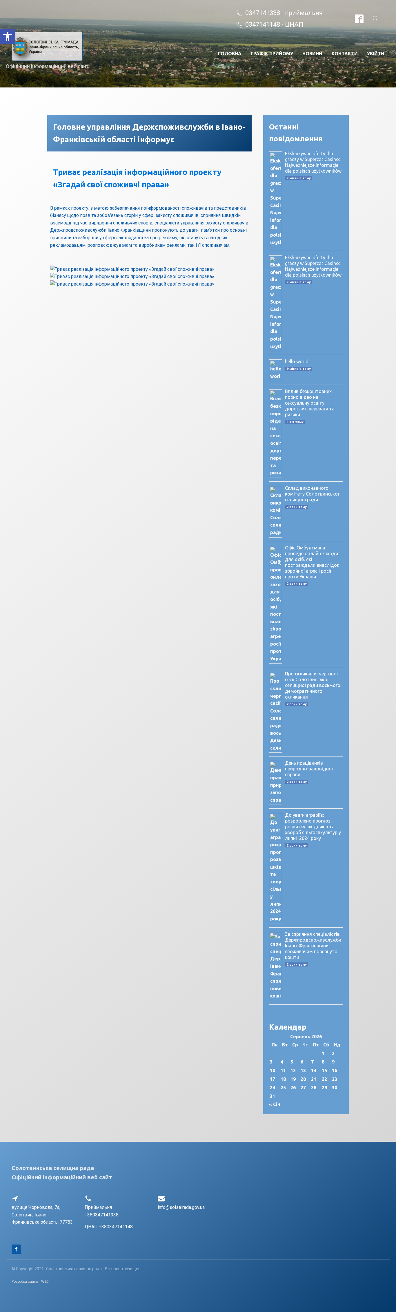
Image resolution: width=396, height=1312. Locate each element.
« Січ (274, 1104)
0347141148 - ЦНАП (274, 24)
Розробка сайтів (25, 1282)
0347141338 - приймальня (284, 13)
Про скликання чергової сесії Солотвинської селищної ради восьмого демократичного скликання (312, 685)
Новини (312, 53)
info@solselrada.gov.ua (181, 1207)
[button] (7, 36)
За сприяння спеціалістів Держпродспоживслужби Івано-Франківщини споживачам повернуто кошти (313, 945)
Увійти (375, 53)
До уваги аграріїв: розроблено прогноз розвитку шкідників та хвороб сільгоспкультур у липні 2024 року (313, 826)
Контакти (345, 53)
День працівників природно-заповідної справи (309, 768)
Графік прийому (272, 53)
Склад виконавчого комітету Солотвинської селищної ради (312, 493)
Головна (229, 53)
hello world (296, 361)
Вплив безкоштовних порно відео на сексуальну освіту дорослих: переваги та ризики (310, 403)
